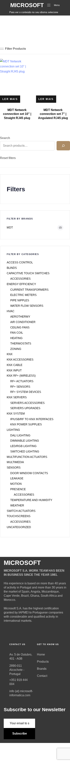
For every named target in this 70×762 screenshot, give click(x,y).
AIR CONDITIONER (22, 322)
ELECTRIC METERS (23, 294)
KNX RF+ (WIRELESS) (21, 375)
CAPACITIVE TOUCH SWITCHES (28, 273)
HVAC (10, 311)
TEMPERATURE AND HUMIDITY (31, 500)
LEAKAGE (16, 478)
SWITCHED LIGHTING (24, 451)
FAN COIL (16, 332)
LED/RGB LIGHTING (23, 446)
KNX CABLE (14, 365)
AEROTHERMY (20, 316)
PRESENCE (18, 489)
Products (43, 661)
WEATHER (17, 505)
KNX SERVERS (17, 397)
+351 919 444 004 (18, 682)
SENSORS (14, 467)
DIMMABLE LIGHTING (24, 440)
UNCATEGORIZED (19, 527)
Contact (42, 675)
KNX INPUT (14, 370)
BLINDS (12, 267)
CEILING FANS (19, 327)
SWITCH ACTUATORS (21, 510)
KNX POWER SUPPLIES (26, 424)
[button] (13, 48)
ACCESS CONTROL (20, 262)
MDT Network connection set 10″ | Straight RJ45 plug (17, 114)
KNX (10, 354)
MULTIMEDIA (15, 462)
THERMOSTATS (20, 343)
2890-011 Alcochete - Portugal (16, 670)
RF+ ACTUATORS (21, 381)
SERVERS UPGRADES (25, 408)
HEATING (16, 338)
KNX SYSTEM (16, 413)
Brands (41, 668)
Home (41, 654)
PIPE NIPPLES (19, 300)
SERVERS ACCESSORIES (27, 402)
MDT (10, 227)
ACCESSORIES (20, 278)
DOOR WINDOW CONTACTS (29, 473)
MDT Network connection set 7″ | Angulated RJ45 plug (53, 114)
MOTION (16, 483)
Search (5, 138)
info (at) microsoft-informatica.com (21, 693)
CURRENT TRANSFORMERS (29, 289)
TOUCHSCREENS (18, 516)
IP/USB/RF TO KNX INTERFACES (31, 419)
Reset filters (8, 158)
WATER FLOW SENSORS (26, 305)
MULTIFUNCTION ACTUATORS (27, 456)
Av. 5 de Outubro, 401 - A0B (20, 656)
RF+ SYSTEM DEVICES (25, 391)
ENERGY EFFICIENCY (21, 284)
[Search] (63, 145)
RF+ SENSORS (20, 386)
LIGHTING (13, 429)
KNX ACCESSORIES (20, 359)
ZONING (15, 348)
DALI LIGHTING (20, 435)
